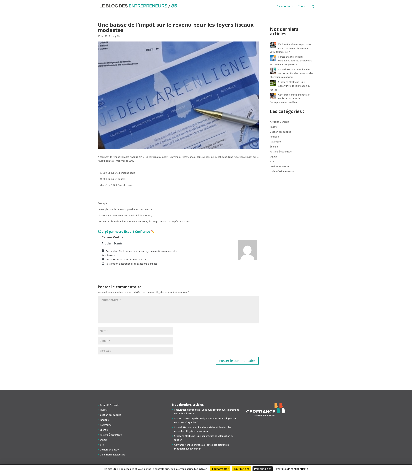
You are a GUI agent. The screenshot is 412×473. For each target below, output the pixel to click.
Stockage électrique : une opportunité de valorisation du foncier (290, 85)
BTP (272, 161)
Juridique (274, 136)
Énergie (274, 146)
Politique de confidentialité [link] (292, 469)
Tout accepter (220, 469)
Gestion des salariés (280, 131)
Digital (273, 156)
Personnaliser (262, 469)
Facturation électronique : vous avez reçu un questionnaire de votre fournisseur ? (290, 48)
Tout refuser (241, 469)
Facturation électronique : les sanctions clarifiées (131, 263)
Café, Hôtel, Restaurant (282, 171)
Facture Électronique (281, 151)
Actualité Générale (279, 121)
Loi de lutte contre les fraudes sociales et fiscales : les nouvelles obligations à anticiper (291, 73)
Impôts (116, 36)
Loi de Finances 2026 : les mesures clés (126, 259)
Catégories (283, 6)
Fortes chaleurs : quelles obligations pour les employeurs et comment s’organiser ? (291, 60)
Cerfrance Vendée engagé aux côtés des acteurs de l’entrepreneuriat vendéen (290, 98)
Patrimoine (275, 141)
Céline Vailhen (114, 237)
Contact (303, 6)
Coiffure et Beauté (280, 166)
